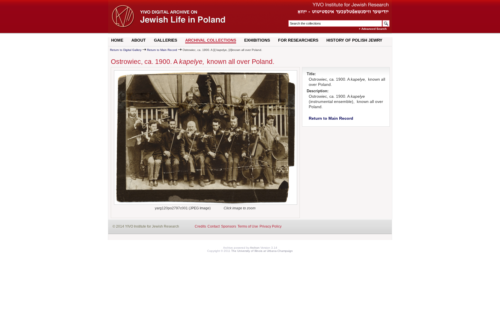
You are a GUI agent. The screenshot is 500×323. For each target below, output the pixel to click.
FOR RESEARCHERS (298, 40)
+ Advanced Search (373, 28)
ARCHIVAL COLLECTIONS (210, 40)
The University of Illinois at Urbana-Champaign (262, 250)
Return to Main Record (162, 49)
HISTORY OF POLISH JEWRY (354, 40)
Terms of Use (248, 226)
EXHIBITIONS (257, 40)
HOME (117, 40)
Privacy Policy (271, 226)
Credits (200, 226)
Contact (213, 226)
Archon (255, 247)
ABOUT (138, 40)
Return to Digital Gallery (125, 49)
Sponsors (228, 226)
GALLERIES (165, 40)
